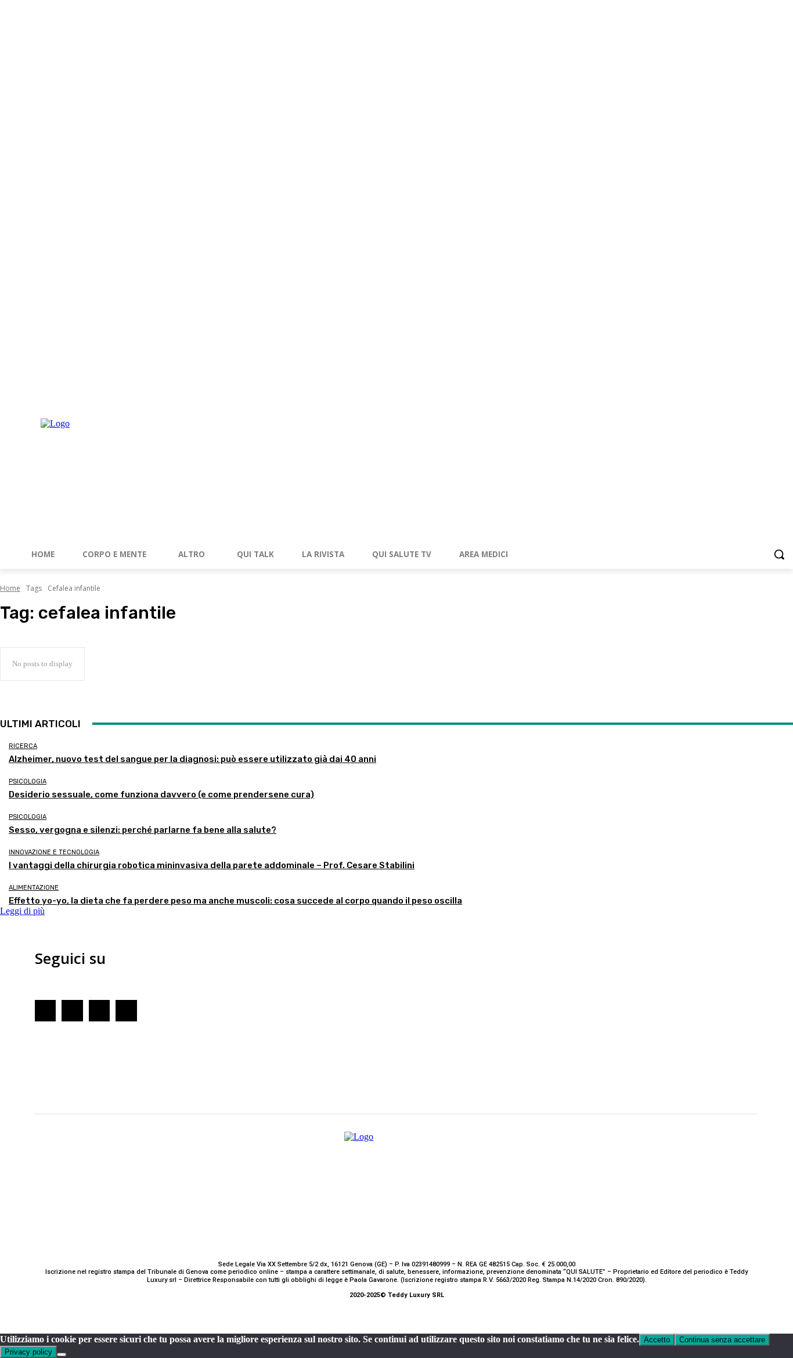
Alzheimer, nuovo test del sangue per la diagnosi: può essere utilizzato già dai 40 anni (192, 759)
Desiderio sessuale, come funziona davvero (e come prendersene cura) (161, 794)
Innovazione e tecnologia (54, 852)
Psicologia (27, 781)
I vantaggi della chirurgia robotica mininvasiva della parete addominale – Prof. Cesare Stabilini (211, 865)
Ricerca (23, 746)
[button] (779, 554)
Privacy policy (28, 1352)
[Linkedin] (786, 394)
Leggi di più (22, 911)
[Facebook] (738, 394)
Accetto (657, 1339)
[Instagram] (754, 394)
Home (10, 588)
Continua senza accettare (722, 1339)
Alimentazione (34, 887)
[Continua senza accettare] (61, 1354)
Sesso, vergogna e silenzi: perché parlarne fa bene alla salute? (142, 830)
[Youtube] (770, 394)
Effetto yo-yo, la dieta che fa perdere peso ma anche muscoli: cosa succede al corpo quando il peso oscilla (235, 900)
